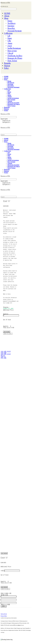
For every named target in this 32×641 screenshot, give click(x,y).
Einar (10, 38)
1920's (10, 45)
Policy (6, 68)
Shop (6, 18)
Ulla (9, 40)
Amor (10, 43)
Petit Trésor (12, 60)
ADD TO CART (5, 589)
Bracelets (11, 28)
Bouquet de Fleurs (15, 58)
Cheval (10, 53)
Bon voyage (12, 50)
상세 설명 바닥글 (6, 354)
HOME (7, 13)
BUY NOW (4, 553)
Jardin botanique (14, 48)
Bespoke (7, 63)
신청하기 (3, 606)
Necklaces (11, 23)
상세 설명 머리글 (6, 351)
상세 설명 (3, 352)
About (6, 16)
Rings (10, 20)
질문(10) (3, 356)
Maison (7, 65)
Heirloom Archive (15, 55)
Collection (8, 33)
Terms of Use (4, 613)
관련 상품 (3, 358)
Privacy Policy (4, 616)
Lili (9, 35)
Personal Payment (15, 30)
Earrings (11, 25)
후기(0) (3, 355)
